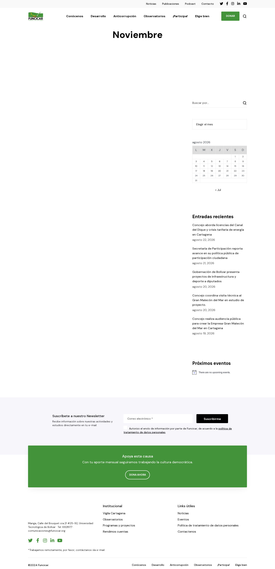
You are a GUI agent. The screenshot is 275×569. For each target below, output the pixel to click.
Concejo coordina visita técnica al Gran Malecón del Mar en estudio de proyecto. (218, 300)
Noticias (151, 3)
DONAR (230, 16)
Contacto (207, 3)
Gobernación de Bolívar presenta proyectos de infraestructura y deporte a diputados (215, 276)
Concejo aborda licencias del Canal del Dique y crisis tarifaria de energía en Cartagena (218, 229)
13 (220, 166)
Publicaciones (170, 3)
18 (204, 171)
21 (227, 171)
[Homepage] (39, 511)
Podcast (190, 3)
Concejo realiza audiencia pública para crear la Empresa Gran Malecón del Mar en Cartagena (218, 323)
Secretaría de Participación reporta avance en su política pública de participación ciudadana (217, 253)
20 (219, 171)
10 (196, 166)
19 (212, 171)
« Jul (218, 190)
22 (235, 171)
